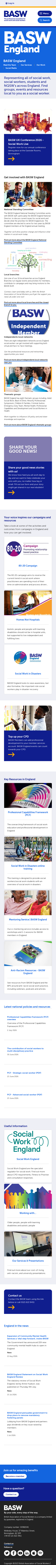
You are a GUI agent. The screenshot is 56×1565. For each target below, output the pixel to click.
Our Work (41, 65)
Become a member (15, 1476)
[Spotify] (40, 1553)
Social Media (11, 68)
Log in (11, 3)
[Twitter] (7, 1553)
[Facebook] (13, 1553)
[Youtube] (20, 1553)
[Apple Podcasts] (34, 1553)
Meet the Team (9, 65)
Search (46, 20)
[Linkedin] (27, 1553)
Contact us (11, 1494)
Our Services (26, 65)
